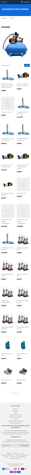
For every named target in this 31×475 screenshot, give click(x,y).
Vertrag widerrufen (15, 423)
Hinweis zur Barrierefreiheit (15, 421)
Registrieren (25, 445)
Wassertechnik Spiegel (15, 9)
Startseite (3, 18)
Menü (4, 2)
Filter (27, 65)
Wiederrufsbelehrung (15, 415)
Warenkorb (26, 2)
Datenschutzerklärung (15, 417)
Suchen (15, 409)
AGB (15, 413)
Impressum (15, 411)
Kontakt (15, 419)
